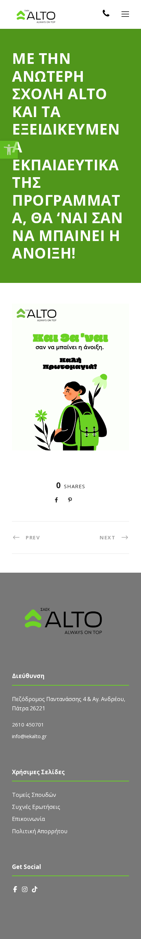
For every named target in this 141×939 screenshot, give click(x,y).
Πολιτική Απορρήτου (39, 831)
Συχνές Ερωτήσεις (36, 807)
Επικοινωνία (28, 819)
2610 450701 (28, 724)
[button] (9, 150)
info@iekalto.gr (29, 736)
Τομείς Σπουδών (34, 795)
